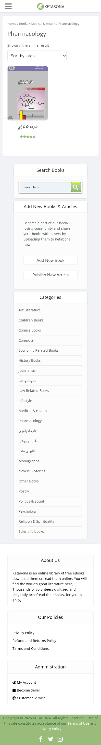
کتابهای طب (27, 451)
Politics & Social (31, 501)
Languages (27, 380)
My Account (26, 682)
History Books (30, 360)
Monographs (29, 461)
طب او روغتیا (28, 441)
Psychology (28, 511)
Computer (27, 340)
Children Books (31, 320)
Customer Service (31, 698)
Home (11, 23)
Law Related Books (34, 390)
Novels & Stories (32, 471)
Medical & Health (43, 23)
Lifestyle (25, 400)
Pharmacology (30, 420)
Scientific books (31, 531)
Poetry (24, 491)
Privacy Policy (23, 632)
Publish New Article (50, 275)
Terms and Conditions (31, 648)
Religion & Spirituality (36, 521)
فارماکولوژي (28, 430)
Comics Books (30, 330)
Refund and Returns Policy (34, 640)
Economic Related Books (38, 350)
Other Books (29, 481)
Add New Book (50, 260)
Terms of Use (78, 723)
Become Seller (28, 690)
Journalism (27, 370)
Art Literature (30, 310)
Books (23, 23)
